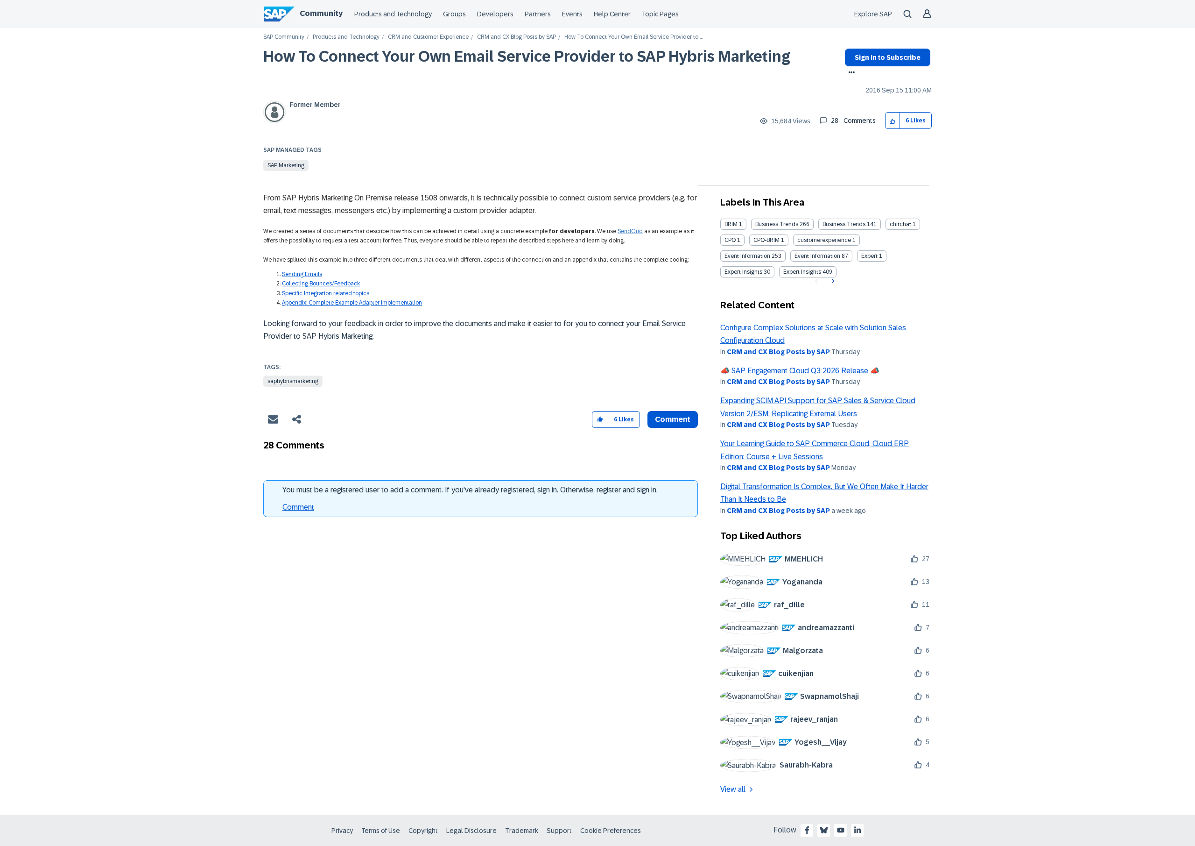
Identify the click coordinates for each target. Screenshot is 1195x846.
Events (572, 14)
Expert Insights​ (802, 272)
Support (559, 830)
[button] (893, 121)
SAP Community (283, 37)
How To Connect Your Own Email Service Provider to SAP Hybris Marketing (526, 56)
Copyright (423, 830)
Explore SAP (873, 14)
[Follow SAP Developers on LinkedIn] (857, 830)
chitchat (900, 224)
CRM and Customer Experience (428, 37)
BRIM (731, 224)
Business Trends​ (843, 224)
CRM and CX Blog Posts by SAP (516, 37)
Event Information (747, 256)
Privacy (342, 830)
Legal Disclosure (471, 830)
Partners (538, 14)
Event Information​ (817, 256)
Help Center (612, 14)
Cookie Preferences (610, 830)
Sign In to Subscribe (888, 57)
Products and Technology (393, 14)
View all (732, 789)
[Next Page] (832, 281)
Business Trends (776, 224)
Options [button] (850, 73)
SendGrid (630, 231)
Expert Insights (743, 272)
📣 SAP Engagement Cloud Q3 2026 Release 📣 (799, 371)
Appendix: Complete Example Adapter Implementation (352, 302)
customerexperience (824, 240)
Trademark (521, 830)
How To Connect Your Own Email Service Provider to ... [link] (633, 37)
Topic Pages (660, 14)
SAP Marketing (285, 165)
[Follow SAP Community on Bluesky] (824, 830)
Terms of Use (380, 830)
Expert (869, 256)
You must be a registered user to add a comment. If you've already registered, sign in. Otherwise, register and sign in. (470, 490)
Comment (298, 507)
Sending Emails (302, 274)
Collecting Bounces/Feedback (321, 283)
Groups (454, 14)
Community (321, 13)
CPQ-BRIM (766, 240)
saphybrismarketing (292, 381)
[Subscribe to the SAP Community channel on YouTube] (840, 830)
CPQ (730, 240)
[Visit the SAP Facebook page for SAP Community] (807, 830)
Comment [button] (672, 419)
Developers (495, 14)
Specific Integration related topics (325, 293)
